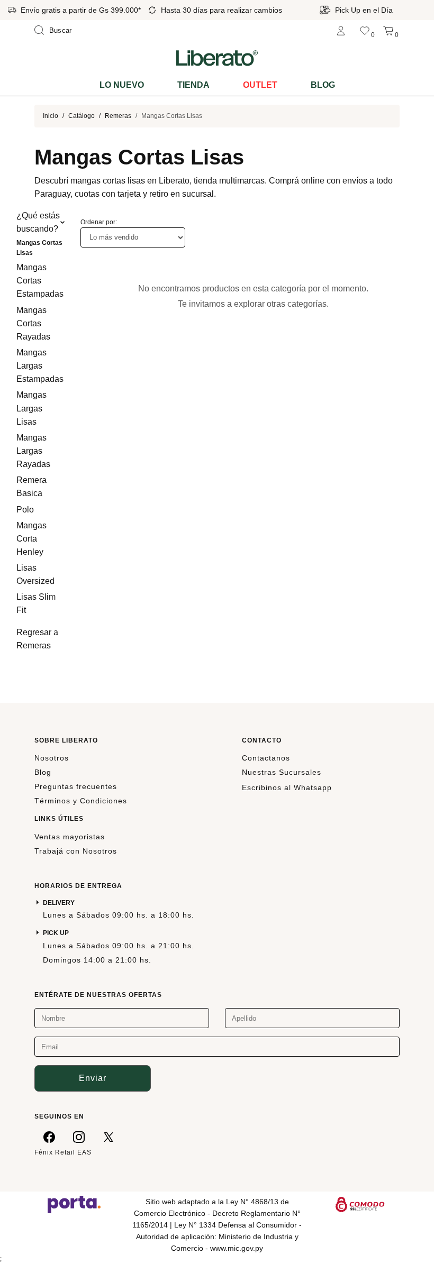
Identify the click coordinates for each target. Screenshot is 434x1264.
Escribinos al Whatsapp (287, 787)
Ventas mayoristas (69, 836)
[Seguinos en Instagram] (79, 1137)
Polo (25, 509)
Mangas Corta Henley (31, 538)
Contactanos (266, 758)
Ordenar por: (98, 222)
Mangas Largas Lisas (31, 408)
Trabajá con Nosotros (75, 851)
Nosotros (51, 758)
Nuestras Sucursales (281, 772)
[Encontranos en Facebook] (49, 1137)
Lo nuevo (122, 84)
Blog (323, 84)
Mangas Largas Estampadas (40, 365)
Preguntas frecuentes (75, 786)
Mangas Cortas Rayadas (33, 323)
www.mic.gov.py (236, 1248)
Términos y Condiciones (80, 800)
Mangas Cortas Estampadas (40, 280)
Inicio (50, 116)
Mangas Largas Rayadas (33, 451)
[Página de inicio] (217, 58)
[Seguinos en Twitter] (108, 1137)
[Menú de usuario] (341, 30)
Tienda (193, 84)
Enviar (92, 1078)
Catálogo (81, 116)
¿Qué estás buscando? (38, 222)
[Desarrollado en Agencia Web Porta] (74, 1203)
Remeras (118, 116)
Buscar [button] (60, 30)
